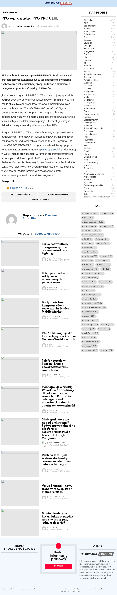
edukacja (90, 252)
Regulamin (65, 591)
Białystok (90, 226)
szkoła (89, 329)
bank (88, 218)
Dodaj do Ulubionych (58, 194)
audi (108, 213)
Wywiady (100, 182)
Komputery (100, 68)
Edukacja (100, 43)
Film (100, 57)
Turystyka (100, 168)
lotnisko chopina (93, 286)
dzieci (103, 243)
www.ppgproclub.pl (52, 149)
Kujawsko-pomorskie (100, 74)
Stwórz (58, 566)
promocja (91, 320)
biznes (107, 226)
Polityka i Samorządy (100, 128)
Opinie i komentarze (100, 114)
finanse (103, 260)
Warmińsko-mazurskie (100, 174)
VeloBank (91, 333)
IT (106, 269)
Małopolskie (100, 91)
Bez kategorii (100, 26)
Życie (100, 194)
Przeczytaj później (20, 194)
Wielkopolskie (100, 177)
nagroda (90, 299)
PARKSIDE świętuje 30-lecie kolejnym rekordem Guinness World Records (59, 336)
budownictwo (92, 231)
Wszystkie (100, 20)
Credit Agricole (93, 235)
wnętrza (90, 346)
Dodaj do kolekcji (40, 199)
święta (107, 350)
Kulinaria (100, 77)
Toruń (105, 329)
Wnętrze (100, 180)
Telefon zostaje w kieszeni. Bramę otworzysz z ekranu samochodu (55, 365)
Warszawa (91, 342)
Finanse (100, 60)
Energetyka (100, 51)
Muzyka (100, 105)
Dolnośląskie (100, 34)
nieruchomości (93, 303)
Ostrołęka (91, 312)
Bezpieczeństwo (94, 222)
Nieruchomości (100, 108)
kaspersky (91, 278)
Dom (100, 37)
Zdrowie (100, 188)
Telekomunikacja (100, 162)
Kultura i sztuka (100, 80)
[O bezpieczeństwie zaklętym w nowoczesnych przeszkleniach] (20, 282)
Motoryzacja (100, 103)
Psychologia (100, 140)
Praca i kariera (100, 134)
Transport (100, 165)
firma (88, 265)
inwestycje (91, 269)
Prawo (100, 137)
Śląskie (100, 148)
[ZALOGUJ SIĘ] (114, 3)
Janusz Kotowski (93, 273)
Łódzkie (100, 88)
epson (107, 256)
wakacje (90, 337)
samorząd (91, 325)
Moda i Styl (100, 100)
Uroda (100, 171)
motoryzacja (92, 295)
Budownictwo (47, 234)
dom (88, 243)
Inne (100, 63)
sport (108, 325)
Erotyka (100, 54)
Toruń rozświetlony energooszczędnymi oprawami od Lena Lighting (55, 249)
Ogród (100, 111)
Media (100, 97)
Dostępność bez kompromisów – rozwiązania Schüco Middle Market (55, 307)
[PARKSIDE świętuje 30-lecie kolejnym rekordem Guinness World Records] (20, 340)
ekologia (90, 256)
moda (89, 290)
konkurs (89, 282)
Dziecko (100, 40)
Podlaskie (100, 125)
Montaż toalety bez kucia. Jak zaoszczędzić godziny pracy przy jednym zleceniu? (57, 518)
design (102, 239)
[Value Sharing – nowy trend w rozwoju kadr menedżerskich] (20, 493)
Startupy (100, 154)
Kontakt (76, 591)
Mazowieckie (100, 94)
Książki (100, 71)
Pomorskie (100, 131)
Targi (100, 160)
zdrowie (90, 350)
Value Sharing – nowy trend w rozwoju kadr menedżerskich (57, 489)
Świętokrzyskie (100, 157)
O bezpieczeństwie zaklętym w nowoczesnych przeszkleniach (54, 278)
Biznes (100, 28)
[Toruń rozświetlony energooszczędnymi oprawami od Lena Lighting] (20, 253)
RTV (100, 145)
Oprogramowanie (100, 120)
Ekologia (100, 46)
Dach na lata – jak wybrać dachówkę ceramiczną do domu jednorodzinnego (56, 460)
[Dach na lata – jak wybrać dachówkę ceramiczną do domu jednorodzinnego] (20, 464)
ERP (88, 260)
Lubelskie (100, 83)
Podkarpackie (100, 123)
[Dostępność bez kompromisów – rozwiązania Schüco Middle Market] (20, 311)
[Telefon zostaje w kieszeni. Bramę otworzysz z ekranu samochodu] (20, 370)
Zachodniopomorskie (100, 185)
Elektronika (100, 48)
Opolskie (100, 117)
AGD (100, 23)
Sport (100, 151)
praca (89, 316)
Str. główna (66, 589)
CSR (88, 239)
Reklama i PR (100, 142)
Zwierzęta (100, 191)
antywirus (91, 213)
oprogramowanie (95, 307)
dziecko (90, 248)
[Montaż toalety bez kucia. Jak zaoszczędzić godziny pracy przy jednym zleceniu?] (20, 522)
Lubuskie (100, 85)
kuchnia (106, 282)
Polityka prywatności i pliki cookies (89, 589)
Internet (100, 66)
